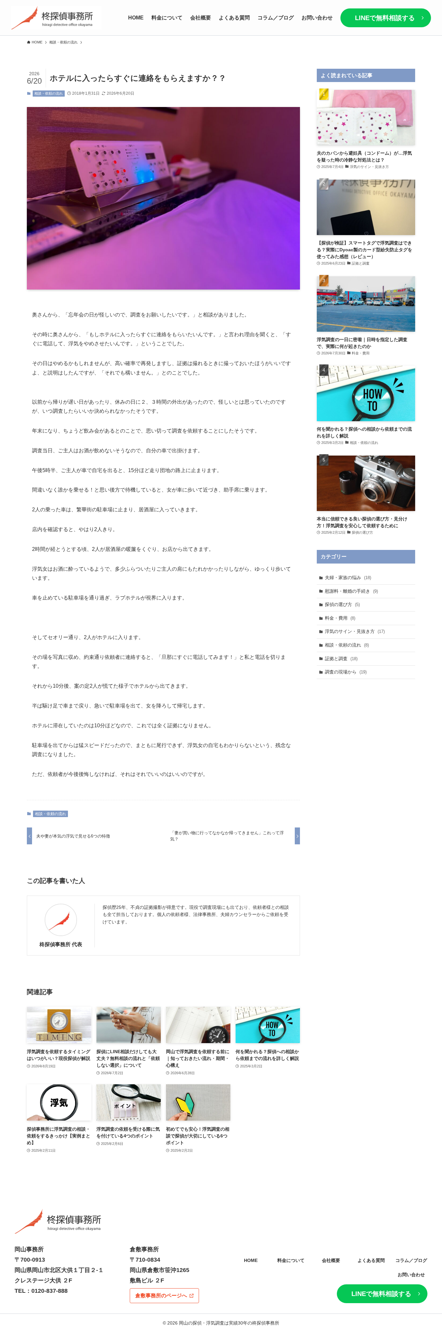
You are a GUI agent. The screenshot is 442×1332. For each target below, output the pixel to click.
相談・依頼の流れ (48, 93)
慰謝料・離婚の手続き (351, 591)
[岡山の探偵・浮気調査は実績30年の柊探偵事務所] (56, 17)
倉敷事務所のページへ (161, 1295)
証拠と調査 (341, 658)
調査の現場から (346, 671)
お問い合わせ (411, 1274)
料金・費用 (340, 618)
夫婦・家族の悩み (348, 577)
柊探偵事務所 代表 (60, 944)
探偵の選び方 (342, 604)
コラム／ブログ (411, 1260)
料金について (290, 1260)
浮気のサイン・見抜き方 (355, 631)
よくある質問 (371, 1260)
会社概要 (331, 1260)
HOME (251, 1260)
